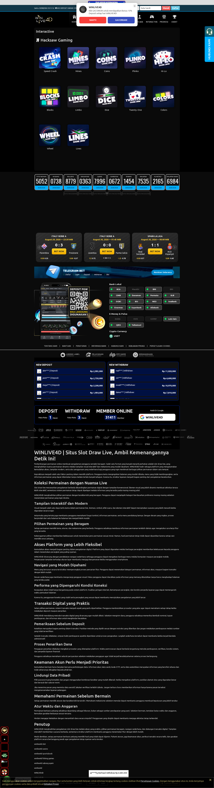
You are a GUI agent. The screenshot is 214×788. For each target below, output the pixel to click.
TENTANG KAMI (50, 346)
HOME (74, 22)
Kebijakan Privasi (51, 784)
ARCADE (139, 22)
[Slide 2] (106, 258)
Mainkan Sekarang (163, 272)
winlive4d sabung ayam (44, 763)
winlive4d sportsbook (43, 754)
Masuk (166, 8)
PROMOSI (164, 22)
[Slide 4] (110, 258)
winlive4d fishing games (44, 758)
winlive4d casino (41, 749)
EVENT (174, 22)
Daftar (175, 8)
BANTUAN (66, 346)
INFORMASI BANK (99, 346)
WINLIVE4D (134, 467)
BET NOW (59, 251)
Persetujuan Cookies (150, 781)
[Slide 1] (104, 258)
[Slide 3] (108, 258)
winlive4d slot (40, 744)
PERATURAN (81, 346)
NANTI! (92, 20)
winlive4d (38, 768)
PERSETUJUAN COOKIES (160, 346)
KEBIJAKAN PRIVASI (137, 346)
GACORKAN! (121, 20)
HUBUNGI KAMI (117, 346)
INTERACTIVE (152, 22)
